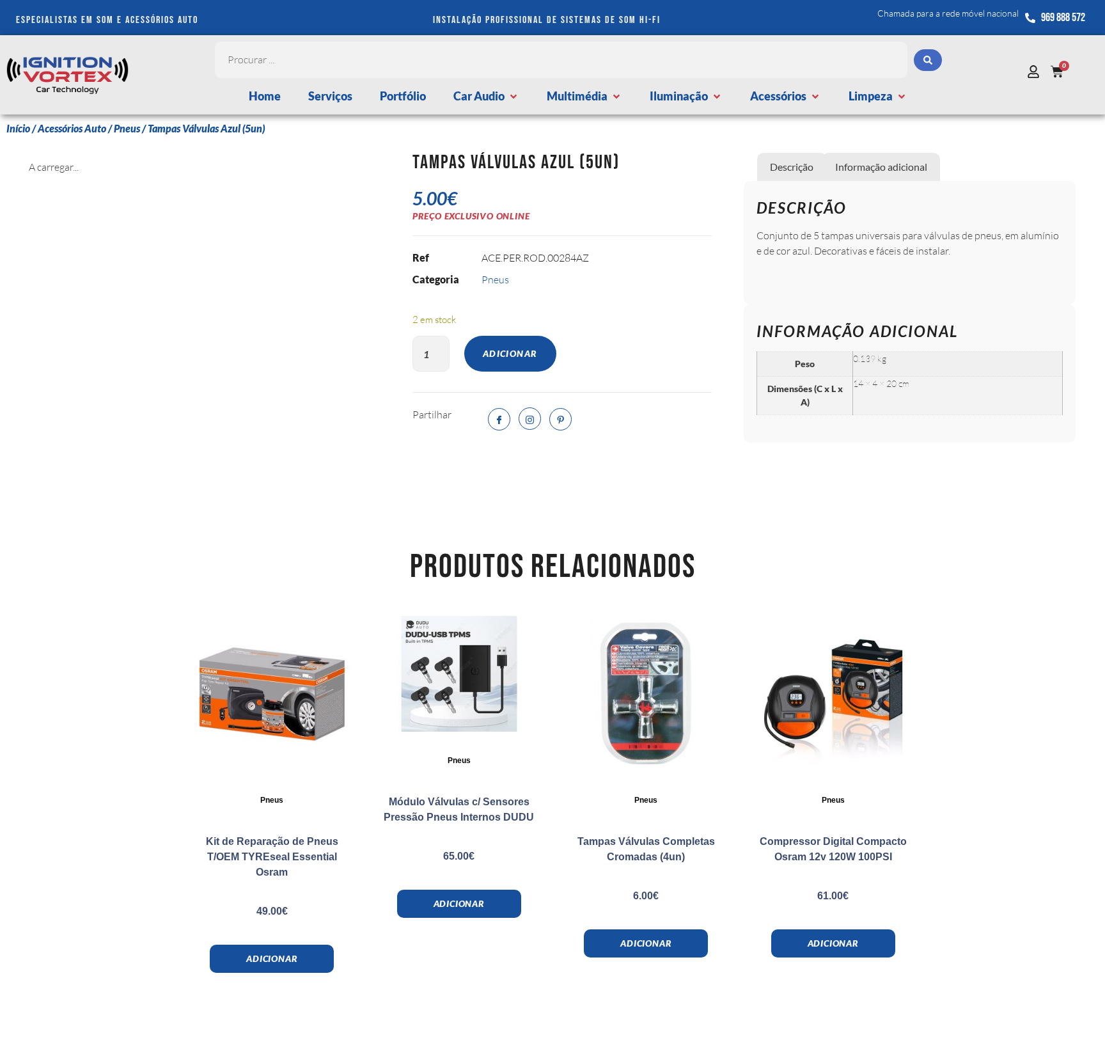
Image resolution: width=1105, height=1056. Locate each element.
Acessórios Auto (72, 128)
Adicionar (510, 353)
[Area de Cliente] (1036, 71)
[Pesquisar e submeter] (928, 60)
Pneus (127, 128)
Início (18, 128)
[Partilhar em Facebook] (499, 419)
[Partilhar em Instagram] (529, 418)
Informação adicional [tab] (881, 167)
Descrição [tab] (791, 167)
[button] (486, 96)
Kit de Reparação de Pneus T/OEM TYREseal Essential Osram (272, 857)
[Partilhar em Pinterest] (560, 419)
